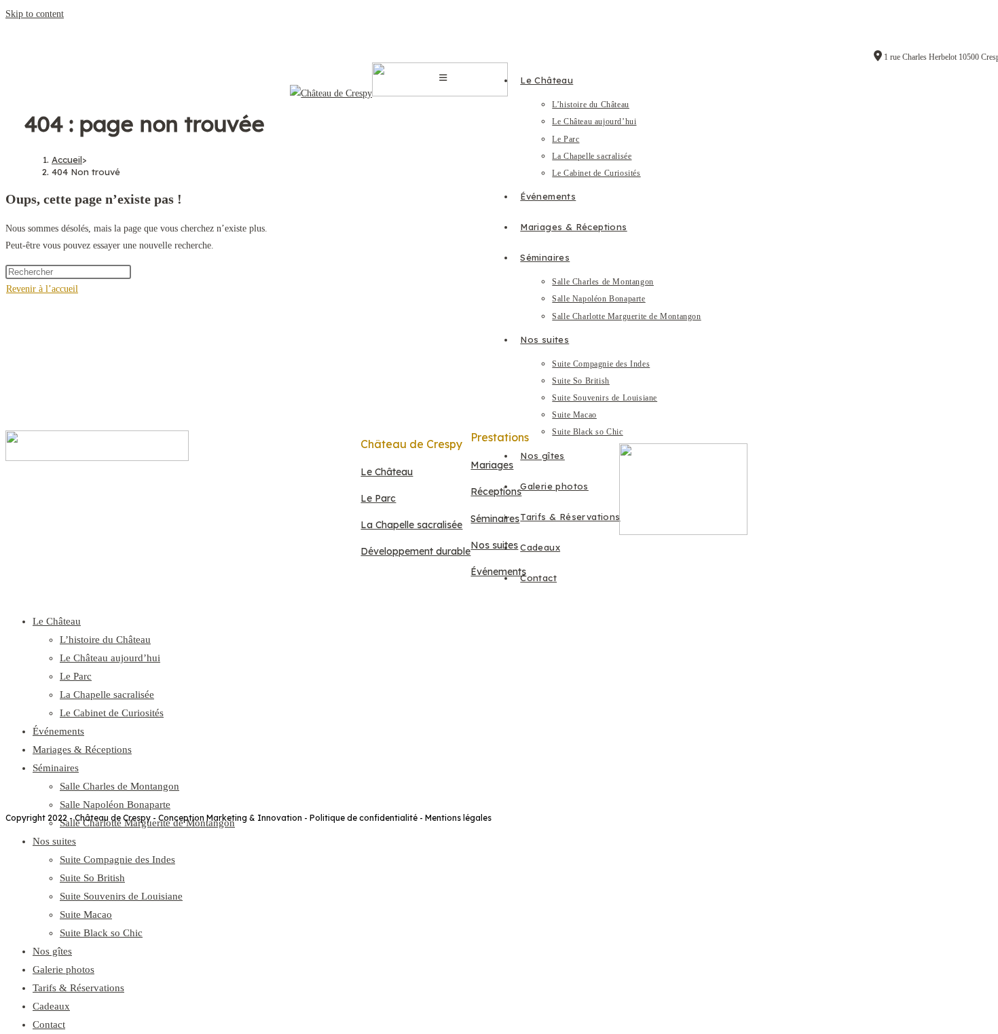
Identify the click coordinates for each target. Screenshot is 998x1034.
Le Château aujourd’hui (110, 657)
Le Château (57, 621)
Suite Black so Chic (101, 932)
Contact (49, 1024)
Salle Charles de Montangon (119, 786)
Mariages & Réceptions (82, 749)
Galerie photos (63, 969)
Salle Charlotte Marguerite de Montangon (147, 822)
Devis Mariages (412, 674)
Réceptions (495, 491)
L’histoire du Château (105, 639)
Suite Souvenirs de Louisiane (121, 896)
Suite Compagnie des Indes (117, 859)
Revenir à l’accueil (42, 289)
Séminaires (56, 767)
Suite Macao (86, 914)
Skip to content (34, 14)
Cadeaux (51, 1006)
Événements (58, 731)
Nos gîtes (52, 951)
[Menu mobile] (443, 77)
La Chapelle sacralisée (107, 694)
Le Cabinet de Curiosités (112, 712)
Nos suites (54, 841)
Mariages (491, 465)
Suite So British (92, 877)
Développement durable (415, 551)
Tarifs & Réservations (78, 987)
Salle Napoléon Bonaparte (115, 804)
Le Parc (76, 676)
